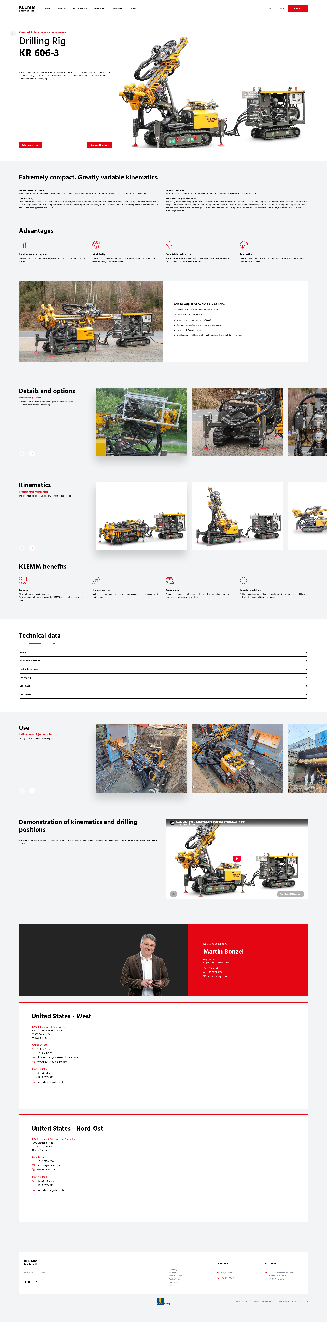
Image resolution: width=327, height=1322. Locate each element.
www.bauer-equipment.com (52, 1062)
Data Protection (268, 1301)
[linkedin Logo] (25, 1282)
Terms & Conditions (299, 1301)
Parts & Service (175, 1276)
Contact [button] (297, 8)
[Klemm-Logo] (27, 8)
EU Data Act (241, 1301)
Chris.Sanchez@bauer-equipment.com (57, 1058)
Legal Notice (283, 1301)
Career (133, 8)
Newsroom (117, 8)
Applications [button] (99, 8)
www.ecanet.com (46, 1170)
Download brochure (99, 145)
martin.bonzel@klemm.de (219, 976)
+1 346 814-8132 (44, 1053)
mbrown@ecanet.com (48, 1165)
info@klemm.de (228, 1273)
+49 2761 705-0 (227, 1278)
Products (173, 1273)
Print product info (30, 145)
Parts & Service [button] (80, 8)
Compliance (254, 1301)
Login (281, 8)
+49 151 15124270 (214, 972)
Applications (174, 1279)
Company (173, 1269)
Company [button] (46, 8)
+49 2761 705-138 (214, 968)
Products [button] (61, 8)
